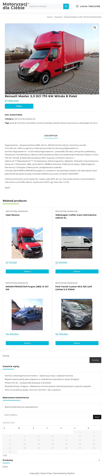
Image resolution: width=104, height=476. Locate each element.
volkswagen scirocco (88, 123)
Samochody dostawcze (24, 119)
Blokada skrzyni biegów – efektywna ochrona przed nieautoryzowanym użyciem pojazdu (48, 386)
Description (51, 135)
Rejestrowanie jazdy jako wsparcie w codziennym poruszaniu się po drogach (42, 379)
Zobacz (19, 106)
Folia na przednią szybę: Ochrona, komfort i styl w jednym (33, 390)
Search (97, 417)
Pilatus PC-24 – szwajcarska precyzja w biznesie (28, 383)
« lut (5, 455)
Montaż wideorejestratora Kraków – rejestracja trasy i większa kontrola (39, 376)
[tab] (52, 135)
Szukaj (6, 356)
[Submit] (66, 6)
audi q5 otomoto (17, 123)
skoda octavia (59, 123)
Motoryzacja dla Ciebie (16, 6)
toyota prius (72, 123)
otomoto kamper (44, 123)
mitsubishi (31, 123)
